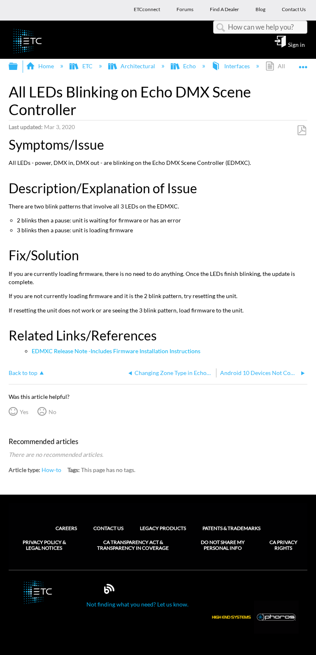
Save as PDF (301, 130)
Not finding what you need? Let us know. (137, 604)
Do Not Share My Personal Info (223, 545)
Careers (66, 528)
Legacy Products (163, 528)
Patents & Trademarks (231, 528)
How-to (51, 469)
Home (46, 65)
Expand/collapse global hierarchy (18, 66)
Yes (24, 411)
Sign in (296, 44)
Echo (189, 65)
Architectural (137, 65)
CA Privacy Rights (283, 545)
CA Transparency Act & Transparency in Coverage (133, 545)
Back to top (23, 373)
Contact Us (108, 528)
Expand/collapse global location (303, 64)
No (52, 411)
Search (220, 27)
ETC (87, 65)
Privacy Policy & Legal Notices (44, 545)
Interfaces (237, 65)
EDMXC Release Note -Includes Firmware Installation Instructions (116, 350)
